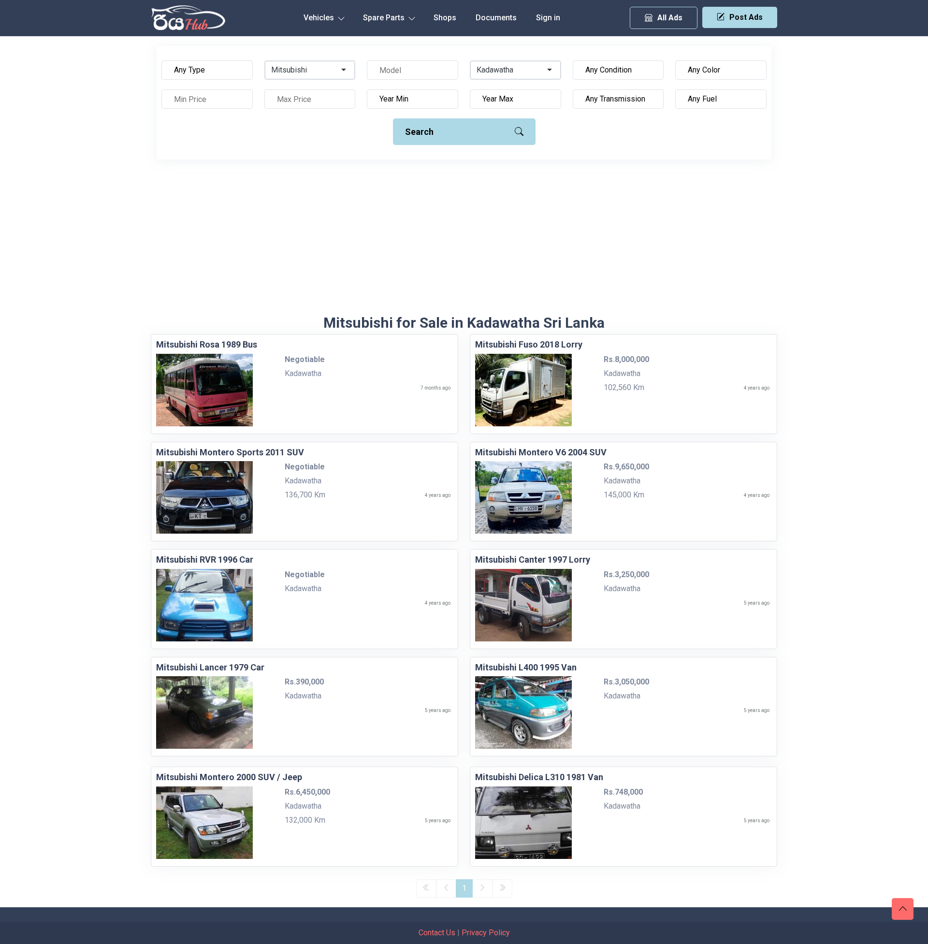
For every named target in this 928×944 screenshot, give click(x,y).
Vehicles (320, 17)
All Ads (669, 17)
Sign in (548, 17)
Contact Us (437, 932)
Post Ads (746, 17)
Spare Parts (384, 17)
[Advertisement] (464, 241)
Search (419, 132)
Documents (496, 17)
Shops (445, 17)
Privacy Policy (486, 932)
